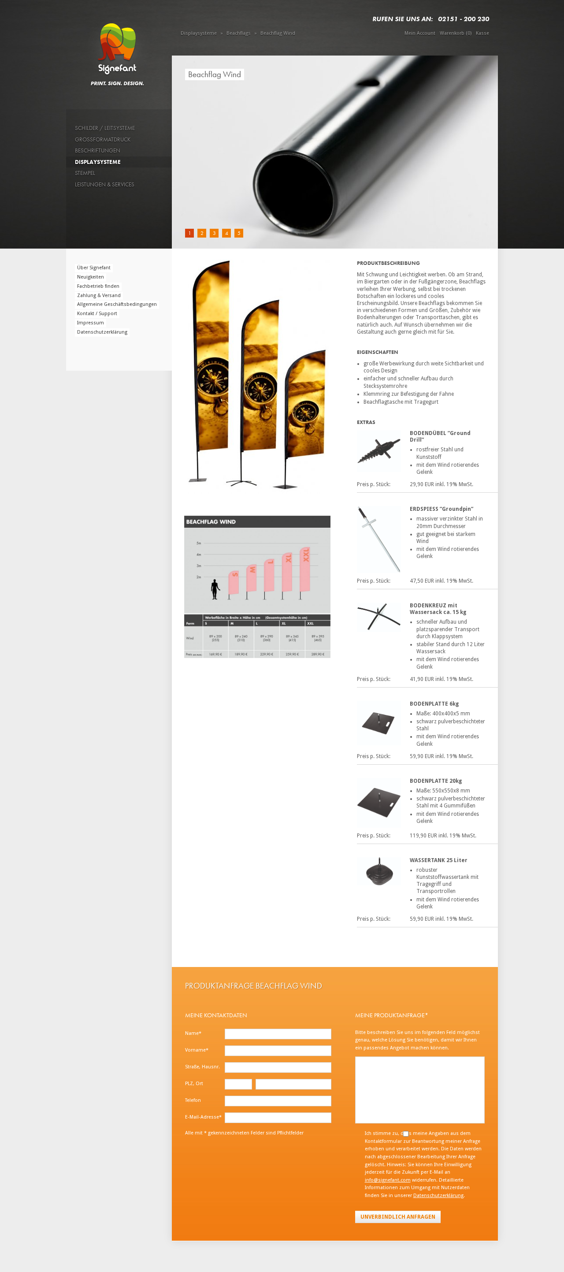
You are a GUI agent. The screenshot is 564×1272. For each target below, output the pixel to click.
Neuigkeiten (90, 277)
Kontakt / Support (97, 313)
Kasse (482, 33)
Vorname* (196, 1050)
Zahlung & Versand (99, 295)
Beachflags (238, 33)
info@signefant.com (388, 1180)
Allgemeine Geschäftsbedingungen (117, 304)
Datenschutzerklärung (102, 332)
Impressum (90, 323)
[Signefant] (118, 48)
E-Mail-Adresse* (203, 1117)
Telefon (193, 1100)
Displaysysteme (199, 33)
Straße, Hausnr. (202, 1067)
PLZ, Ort (194, 1083)
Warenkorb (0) (455, 33)
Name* (193, 1033)
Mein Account (419, 33)
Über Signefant (94, 268)
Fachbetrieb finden (98, 286)
